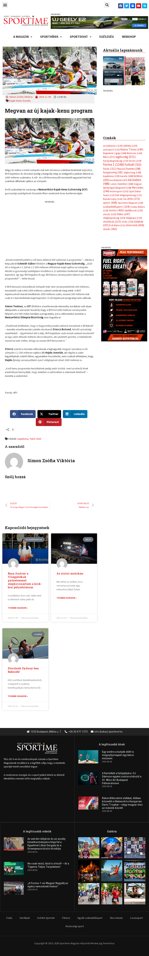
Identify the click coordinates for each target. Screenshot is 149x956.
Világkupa (134, 265)
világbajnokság (114, 265)
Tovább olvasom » (18, 607)
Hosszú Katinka (128, 216)
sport (110, 250)
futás (109, 216)
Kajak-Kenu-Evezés (20, 100)
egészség (126, 204)
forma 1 (113, 212)
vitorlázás (112, 269)
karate (126, 223)
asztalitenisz (113, 193)
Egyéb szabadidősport (89, 917)
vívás (127, 269)
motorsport (119, 239)
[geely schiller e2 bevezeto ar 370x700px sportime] (124, 132)
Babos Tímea (131, 197)
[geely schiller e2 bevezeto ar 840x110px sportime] (99, 22)
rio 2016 (131, 246)
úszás (110, 276)
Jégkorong (132, 219)
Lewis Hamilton (121, 231)
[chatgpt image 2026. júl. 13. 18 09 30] (124, 342)
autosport (111, 197)
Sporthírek (49, 37)
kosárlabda (119, 227)
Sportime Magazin (130, 250)
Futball (132, 212)
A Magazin (21, 37)
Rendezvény (112, 246)
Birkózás (134, 200)
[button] (5, 5)
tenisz (116, 258)
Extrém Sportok (46, 917)
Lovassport (136, 917)
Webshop (129, 37)
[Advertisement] (49, 228)
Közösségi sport (74, 926)
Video (123, 261)
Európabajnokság (115, 208)
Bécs (109, 204)
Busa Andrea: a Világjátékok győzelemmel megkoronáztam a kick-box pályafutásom (25, 580)
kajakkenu (22, 438)
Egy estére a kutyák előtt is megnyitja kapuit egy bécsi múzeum (118, 755)
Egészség (106, 37)
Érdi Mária (117, 272)
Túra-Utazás (116, 917)
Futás (9, 917)
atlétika (130, 193)
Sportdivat (79, 37)
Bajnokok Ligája (114, 200)
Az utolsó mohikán (70, 573)
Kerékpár (25, 917)
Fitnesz (66, 917)
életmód (135, 273)
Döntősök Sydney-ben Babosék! (23, 670)
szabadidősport (116, 254)
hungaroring (113, 219)
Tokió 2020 (35, 438)
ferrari (135, 208)
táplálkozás (133, 258)
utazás (109, 261)
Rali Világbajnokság (128, 242)
